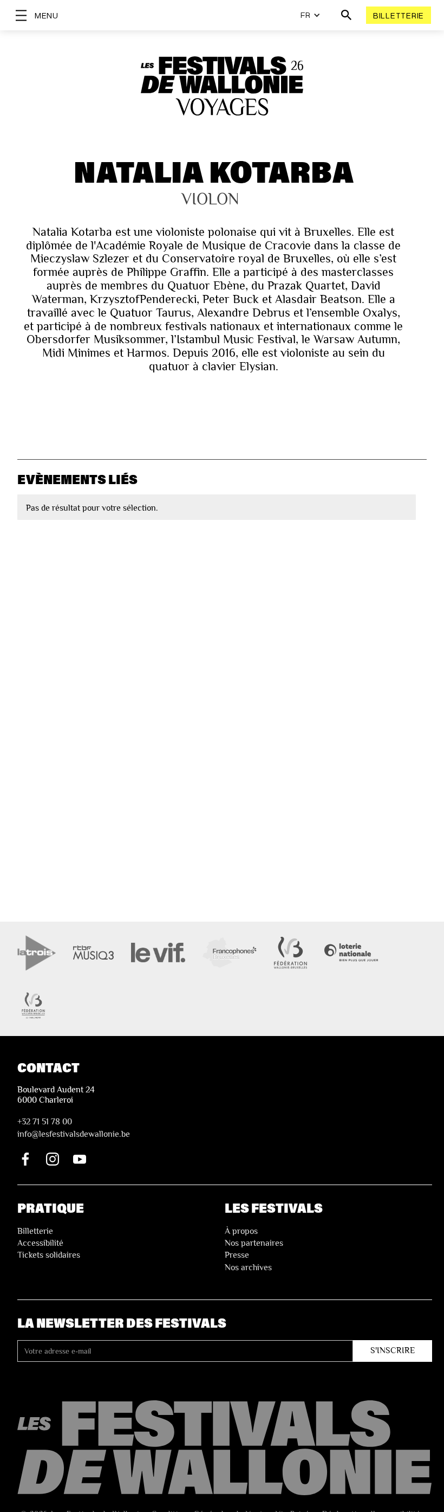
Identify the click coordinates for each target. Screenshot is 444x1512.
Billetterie (398, 15)
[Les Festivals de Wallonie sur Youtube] (79, 1159)
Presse (237, 1255)
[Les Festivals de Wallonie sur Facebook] (25, 1159)
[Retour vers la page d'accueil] (224, 1447)
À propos (241, 1231)
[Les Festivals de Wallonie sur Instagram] (52, 1159)
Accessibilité (40, 1243)
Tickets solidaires (48, 1255)
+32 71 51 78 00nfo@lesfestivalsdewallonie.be (73, 1127)
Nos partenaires (254, 1243)
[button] (310, 15)
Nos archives (248, 1267)
